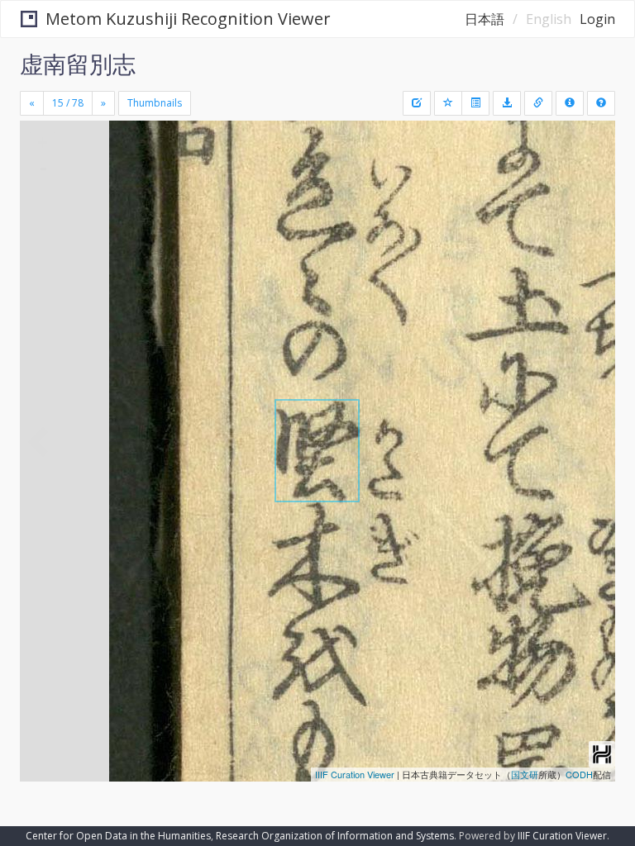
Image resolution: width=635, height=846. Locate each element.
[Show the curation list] (475, 103)
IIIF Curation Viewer (354, 774)
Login (597, 19)
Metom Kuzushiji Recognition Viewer (188, 18)
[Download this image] (507, 103)
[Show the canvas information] (538, 103)
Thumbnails (154, 103)
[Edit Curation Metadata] (417, 103)
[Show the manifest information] (570, 103)
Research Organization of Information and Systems (335, 836)
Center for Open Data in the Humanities (118, 836)
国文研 (524, 774)
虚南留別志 (78, 63)
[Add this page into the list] (448, 103)
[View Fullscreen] (42, 204)
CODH (579, 774)
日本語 (484, 19)
